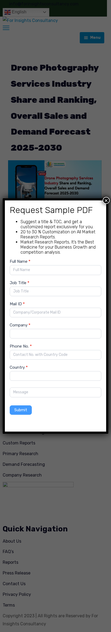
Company (20, 325)
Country (19, 367)
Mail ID (17, 304)
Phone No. (21, 346)
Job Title (19, 282)
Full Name (20, 261)
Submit (20, 410)
